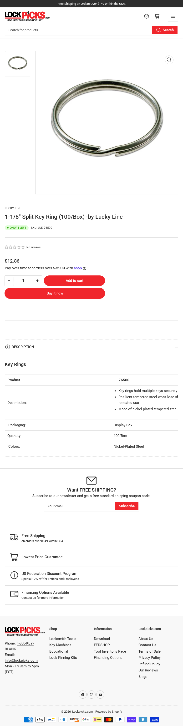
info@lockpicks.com (21, 660)
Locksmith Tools (62, 639)
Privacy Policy (149, 657)
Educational (58, 651)
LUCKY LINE (13, 208)
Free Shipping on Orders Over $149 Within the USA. (92, 3)
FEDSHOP (102, 645)
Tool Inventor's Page (110, 651)
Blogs (142, 677)
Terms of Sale (149, 651)
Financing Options (108, 657)
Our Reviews (148, 670)
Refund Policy (149, 664)
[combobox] (91, 30)
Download (102, 639)
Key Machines (60, 645)
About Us (145, 639)
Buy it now (55, 293)
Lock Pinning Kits (63, 657)
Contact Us (147, 645)
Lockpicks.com (82, 711)
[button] (15, 247)
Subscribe (127, 506)
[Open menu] (173, 16)
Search (168, 30)
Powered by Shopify (108, 711)
